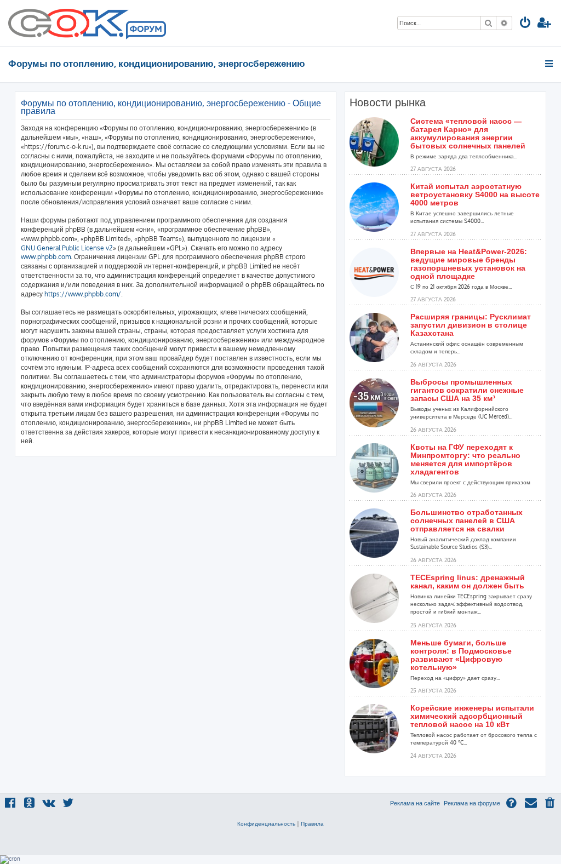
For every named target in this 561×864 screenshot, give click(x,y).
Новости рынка (388, 102)
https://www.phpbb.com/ (82, 294)
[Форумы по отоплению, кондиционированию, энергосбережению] (145, 31)
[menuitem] (525, 23)
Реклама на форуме (472, 803)
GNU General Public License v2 (67, 248)
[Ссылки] (550, 63)
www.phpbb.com (46, 257)
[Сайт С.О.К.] (87, 23)
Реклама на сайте (415, 803)
